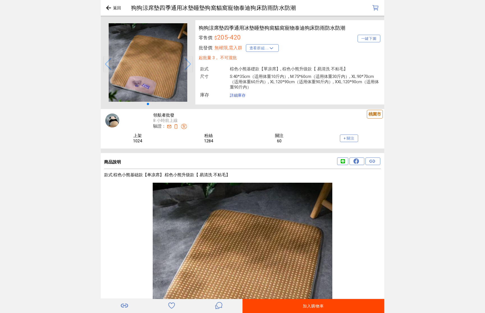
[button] (108, 64)
